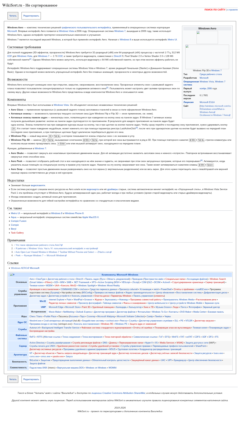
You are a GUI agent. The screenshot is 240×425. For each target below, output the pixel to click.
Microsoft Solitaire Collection (130, 316)
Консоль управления (82, 296)
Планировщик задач (219, 328)
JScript (135, 282)
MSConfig (87, 293)
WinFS (175, 337)
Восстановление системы (189, 293)
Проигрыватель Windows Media (178, 300)
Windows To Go (159, 312)
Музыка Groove (163, 307)
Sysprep (55, 293)
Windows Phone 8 (74, 213)
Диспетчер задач (38, 296)
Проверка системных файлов (108, 293)
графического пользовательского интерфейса (86, 27)
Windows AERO (19, 268)
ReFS (32, 337)
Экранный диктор (211, 307)
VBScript (125, 282)
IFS (216, 337)
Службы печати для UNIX (42, 346)
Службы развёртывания (58, 343)
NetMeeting (68, 312)
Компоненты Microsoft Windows (120, 274)
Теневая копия (37, 285)
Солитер (91, 316)
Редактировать (31, 15)
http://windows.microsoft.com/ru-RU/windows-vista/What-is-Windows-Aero (215, 109)
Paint (69, 300)
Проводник (137, 279)
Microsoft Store (72, 307)
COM (144, 282)
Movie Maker (55, 312)
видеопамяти (38, 185)
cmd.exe (84, 289)
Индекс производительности (140, 293)
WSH (116, 282)
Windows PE (121, 324)
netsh (156, 289)
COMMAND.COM (69, 289)
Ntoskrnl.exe (35, 321)
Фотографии (195, 307)
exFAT (189, 337)
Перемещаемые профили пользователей (173, 346)
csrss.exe (34, 356)
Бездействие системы (93, 321)
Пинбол (158, 316)
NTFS (40, 337)
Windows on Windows (96, 368)
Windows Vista (207, 82)
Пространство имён (153, 279)
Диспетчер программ (104, 312)
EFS (167, 337)
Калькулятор (135, 307)
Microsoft (204, 78)
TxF (161, 337)
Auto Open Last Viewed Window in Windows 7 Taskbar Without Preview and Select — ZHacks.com (63, 252)
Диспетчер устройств (59, 296)
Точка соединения (71, 337)
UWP (43, 307)
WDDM (49, 285)
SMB (69, 282)
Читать (12, 15)
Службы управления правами (136, 346)
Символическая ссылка (145, 337)
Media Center (199, 312)
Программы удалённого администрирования (85, 349)
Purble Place (50, 316)
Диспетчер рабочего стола (61, 279)
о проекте (232, 9)
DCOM (157, 282)
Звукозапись (111, 300)
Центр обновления (165, 293)
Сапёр (150, 316)
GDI (56, 282)
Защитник (45, 360)
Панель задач (92, 279)
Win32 (43, 301)
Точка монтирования (92, 337)
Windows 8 (125, 39)
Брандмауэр (180, 360)
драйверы (112, 189)
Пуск (102, 279)
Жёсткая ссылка (52, 337)
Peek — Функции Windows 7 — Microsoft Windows (40, 255)
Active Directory (37, 343)
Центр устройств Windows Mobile (186, 303)
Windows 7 (216, 70)
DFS (211, 337)
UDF (204, 337)
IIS (156, 343)
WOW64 (112, 368)
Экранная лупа (211, 303)
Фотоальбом (144, 312)
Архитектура (20, 355)
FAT (182, 337)
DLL (176, 321)
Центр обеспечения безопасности (205, 360)
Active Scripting (105, 282)
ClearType (41, 279)
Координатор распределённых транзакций (160, 349)
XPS (94, 282)
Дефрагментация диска (215, 293)
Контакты (173, 312)
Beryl (13, 228)
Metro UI (172, 39)
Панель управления (143, 296)
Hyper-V (149, 343)
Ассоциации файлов (197, 279)
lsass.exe (218, 353)
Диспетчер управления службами (155, 321)
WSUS (112, 349)
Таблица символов (112, 303)
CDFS (197, 337)
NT (31, 353)
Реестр (123, 321)
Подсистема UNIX (38, 368)
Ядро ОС (22, 322)
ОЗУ (9, 56)
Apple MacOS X (90, 217)
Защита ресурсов (203, 353)
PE (181, 321)
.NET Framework (81, 282)
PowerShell (166, 289)
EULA (212, 102)
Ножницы (123, 300)
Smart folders (36, 282)
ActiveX (166, 282)
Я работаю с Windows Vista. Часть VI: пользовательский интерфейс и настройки (56, 248)
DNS (105, 343)
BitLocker (34, 360)
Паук (82, 316)
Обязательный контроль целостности (110, 360)
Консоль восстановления (86, 324)
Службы (133, 321)
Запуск (69, 356)
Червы (167, 316)
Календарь (121, 307)
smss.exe (45, 356)
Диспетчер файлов (126, 312)
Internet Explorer (56, 300)
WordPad (78, 300)
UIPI (170, 360)
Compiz (15, 225)
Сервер (23, 346)
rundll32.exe (202, 289)
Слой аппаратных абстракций (58, 321)
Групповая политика (127, 349)
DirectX (117, 56)
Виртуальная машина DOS (70, 368)
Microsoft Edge (56, 307)
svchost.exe (112, 321)
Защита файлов (37, 363)
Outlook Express (84, 312)
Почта (183, 307)
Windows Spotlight (87, 285)
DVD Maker (185, 312)
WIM (62, 282)
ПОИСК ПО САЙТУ (215, 9)
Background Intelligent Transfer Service (60, 328)
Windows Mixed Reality (109, 285)
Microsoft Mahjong (106, 316)
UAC (163, 360)
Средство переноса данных (103, 289)
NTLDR (188, 321)
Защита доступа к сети (196, 343)
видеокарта (93, 189)
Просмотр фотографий (89, 303)
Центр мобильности (158, 303)
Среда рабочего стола (211, 74)
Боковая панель (216, 312)
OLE (150, 282)
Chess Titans (36, 316)
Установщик (146, 289)
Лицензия (189, 102)
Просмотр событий (128, 289)
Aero (32, 279)
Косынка (74, 316)
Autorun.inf (35, 328)
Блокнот (88, 300)
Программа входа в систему (44, 324)
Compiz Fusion (18, 221)
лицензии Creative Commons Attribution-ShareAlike (118, 393)
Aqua (13, 217)
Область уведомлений (118, 279)
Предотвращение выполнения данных (71, 360)
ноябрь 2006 (206, 88)
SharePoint (200, 346)
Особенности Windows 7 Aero (214, 115)
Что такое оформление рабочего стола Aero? (38, 245)
